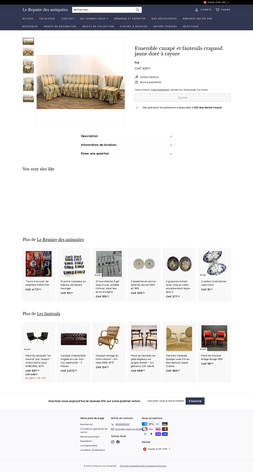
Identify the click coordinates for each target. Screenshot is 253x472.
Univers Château (165, 26)
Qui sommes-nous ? (94, 18)
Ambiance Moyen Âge (197, 18)
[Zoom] (81, 82)
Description (89, 136)
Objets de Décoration (60, 26)
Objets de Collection (98, 26)
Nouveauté (30, 26)
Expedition (86, 441)
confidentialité (88, 445)
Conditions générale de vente (93, 430)
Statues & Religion (133, 26)
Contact (67, 18)
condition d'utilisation (92, 449)
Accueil (28, 18)
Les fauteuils (48, 313)
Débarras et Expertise (130, 18)
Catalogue (47, 18)
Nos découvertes (164, 18)
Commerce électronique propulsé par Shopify (143, 466)
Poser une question (95, 154)
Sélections (191, 26)
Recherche (86, 424)
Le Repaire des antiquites (45, 10)
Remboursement (90, 436)
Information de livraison (98, 145)
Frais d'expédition (160, 89)
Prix (137, 62)
